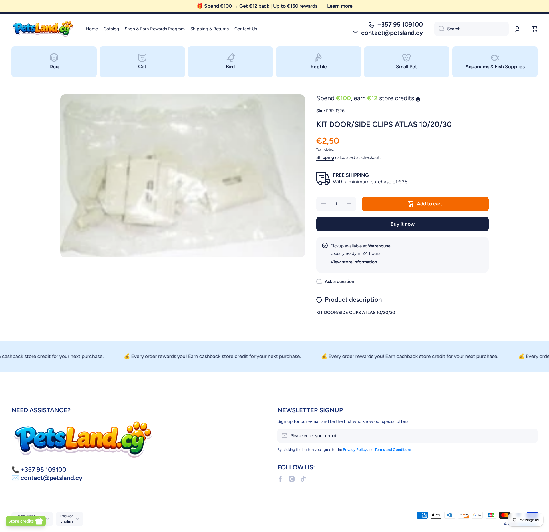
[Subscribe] (530, 436)
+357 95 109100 (400, 24)
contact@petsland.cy (392, 33)
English (66, 521)
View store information (354, 262)
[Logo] (42, 28)
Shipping (325, 157)
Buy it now (403, 224)
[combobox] (471, 29)
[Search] (439, 29)
